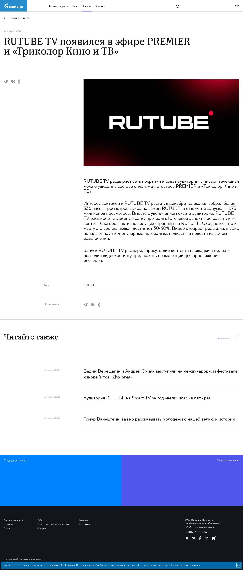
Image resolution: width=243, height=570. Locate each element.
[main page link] (13, 5)
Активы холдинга (58, 6)
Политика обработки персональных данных (23, 559)
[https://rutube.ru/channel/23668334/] (214, 538)
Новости (87, 6)
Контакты (100, 6)
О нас (75, 6)
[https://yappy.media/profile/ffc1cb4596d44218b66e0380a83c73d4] (206, 538)
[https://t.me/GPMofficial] (186, 538)
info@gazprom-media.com (199, 527)
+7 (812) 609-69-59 (196, 532)
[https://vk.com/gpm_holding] (194, 538)
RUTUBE (190, 223)
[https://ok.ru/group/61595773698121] (200, 538)
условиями (53, 565)
